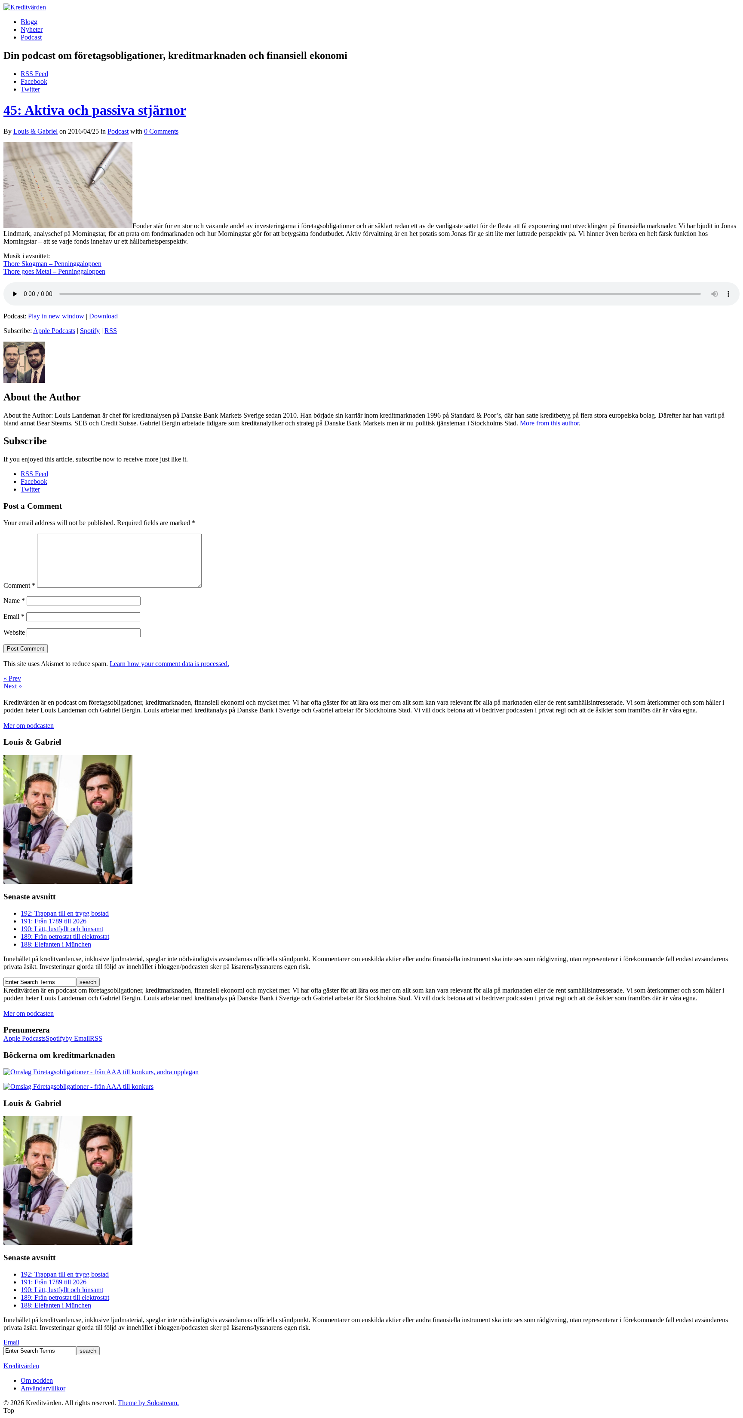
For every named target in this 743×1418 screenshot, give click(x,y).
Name (14, 600)
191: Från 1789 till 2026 (53, 921)
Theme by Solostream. (148, 1402)
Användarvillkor (43, 1388)
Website (14, 632)
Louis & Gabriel (35, 131)
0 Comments (161, 131)
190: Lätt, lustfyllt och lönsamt (62, 928)
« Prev (12, 678)
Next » (12, 686)
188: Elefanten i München (56, 944)
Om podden (37, 1380)
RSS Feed (34, 73)
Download (103, 316)
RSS (110, 330)
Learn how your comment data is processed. (169, 663)
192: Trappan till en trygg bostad (65, 913)
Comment (19, 585)
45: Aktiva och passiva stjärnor (94, 110)
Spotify (90, 330)
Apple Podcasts (54, 330)
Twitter (30, 89)
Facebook (34, 81)
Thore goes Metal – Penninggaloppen (54, 271)
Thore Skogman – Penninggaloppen (52, 263)
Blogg (29, 21)
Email (14, 616)
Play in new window (56, 316)
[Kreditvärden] (24, 7)
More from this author (549, 423)
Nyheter (32, 29)
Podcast (31, 37)
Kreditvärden (21, 1365)
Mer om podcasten (28, 725)
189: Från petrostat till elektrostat (65, 936)
